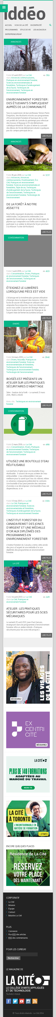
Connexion (12, 931)
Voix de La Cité (21, 25)
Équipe (11, 909)
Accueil (8, 25)
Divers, (28, 273)
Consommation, (18, 273)
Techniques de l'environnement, (17, 89)
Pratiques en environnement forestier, (21, 80)
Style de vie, (21, 187)
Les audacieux (39, 30)
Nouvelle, (21, 359)
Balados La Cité (15, 915)
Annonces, (15, 177)
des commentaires (18, 938)
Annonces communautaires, (23, 78)
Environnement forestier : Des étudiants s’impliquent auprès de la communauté (27, 103)
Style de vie (25, 30)
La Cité (29, 75)
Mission (11, 905)
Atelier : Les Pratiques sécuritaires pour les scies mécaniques (27, 612)
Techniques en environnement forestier (19, 91)
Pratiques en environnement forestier (17, 600)
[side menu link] (4, 8)
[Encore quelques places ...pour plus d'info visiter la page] (28, 850)
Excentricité (36, 25)
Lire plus (46, 136)
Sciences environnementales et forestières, (20, 363)
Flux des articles (17, 934)
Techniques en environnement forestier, (20, 193)
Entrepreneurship (13, 34)
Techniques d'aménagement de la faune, (21, 188)
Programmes (11, 30)
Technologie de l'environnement (19, 372)
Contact (11, 912)
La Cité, (14, 503)
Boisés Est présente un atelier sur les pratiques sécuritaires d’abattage (25, 382)
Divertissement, (27, 180)
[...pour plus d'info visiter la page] (28, 652)
